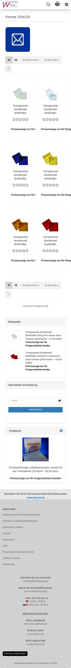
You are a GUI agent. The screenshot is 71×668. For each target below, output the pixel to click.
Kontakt (7, 533)
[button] (9, 60)
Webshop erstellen (23, 663)
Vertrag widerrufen (15, 653)
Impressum (9, 539)
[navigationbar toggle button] (66, 4)
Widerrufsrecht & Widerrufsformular (21, 514)
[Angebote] (61, 431)
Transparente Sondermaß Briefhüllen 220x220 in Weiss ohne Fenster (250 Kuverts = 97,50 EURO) (20, 109)
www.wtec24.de (36, 497)
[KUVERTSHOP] (9, 4)
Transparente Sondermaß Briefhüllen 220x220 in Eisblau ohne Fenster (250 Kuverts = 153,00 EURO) (50, 109)
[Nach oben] (61, 662)
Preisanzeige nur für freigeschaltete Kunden (35, 478)
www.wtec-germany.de (35, 623)
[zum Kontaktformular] (35, 591)
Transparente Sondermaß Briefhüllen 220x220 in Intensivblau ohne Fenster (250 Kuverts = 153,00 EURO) (20, 175)
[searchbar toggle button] (48, 4)
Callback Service (11, 558)
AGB (5, 545)
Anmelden (35, 409)
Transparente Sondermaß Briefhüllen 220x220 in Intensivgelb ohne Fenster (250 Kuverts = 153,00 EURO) (50, 175)
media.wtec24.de (35, 644)
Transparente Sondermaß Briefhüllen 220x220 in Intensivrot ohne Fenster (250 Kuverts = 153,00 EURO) (50, 240)
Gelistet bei (8, 564)
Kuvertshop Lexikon (13, 527)
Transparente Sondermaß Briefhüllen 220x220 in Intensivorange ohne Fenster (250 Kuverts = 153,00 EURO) (20, 240)
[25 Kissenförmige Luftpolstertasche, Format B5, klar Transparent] (35, 449)
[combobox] (31, 60)
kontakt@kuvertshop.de (35, 581)
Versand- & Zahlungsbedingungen (20, 521)
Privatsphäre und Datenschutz (18, 552)
